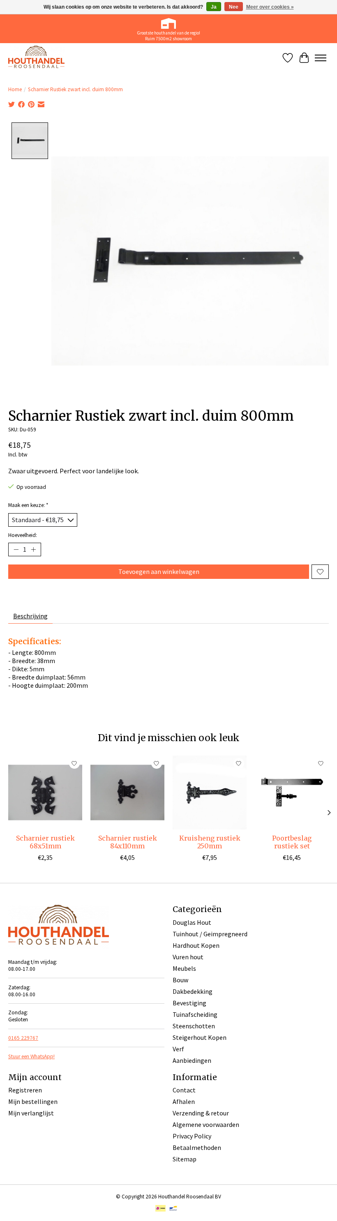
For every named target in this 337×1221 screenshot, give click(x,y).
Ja (214, 7)
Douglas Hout (192, 922)
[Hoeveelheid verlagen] (16, 549)
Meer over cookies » (270, 7)
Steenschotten (194, 1026)
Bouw (180, 980)
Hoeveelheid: (22, 535)
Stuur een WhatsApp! (31, 1056)
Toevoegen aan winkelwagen (158, 571)
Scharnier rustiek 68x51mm (45, 842)
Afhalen (184, 1101)
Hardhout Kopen (196, 945)
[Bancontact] (173, 1209)
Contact (184, 1090)
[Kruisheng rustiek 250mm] (210, 792)
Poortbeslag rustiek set (292, 842)
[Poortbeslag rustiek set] (292, 792)
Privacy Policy (192, 1136)
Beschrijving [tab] (30, 616)
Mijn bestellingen (33, 1101)
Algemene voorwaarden (206, 1124)
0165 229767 (23, 1037)
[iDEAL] (160, 1209)
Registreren (25, 1090)
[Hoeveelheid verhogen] (33, 549)
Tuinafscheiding (195, 1014)
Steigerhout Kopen (199, 1037)
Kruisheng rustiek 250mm (209, 842)
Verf (178, 1049)
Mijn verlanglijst (31, 1113)
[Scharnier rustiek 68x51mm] (45, 792)
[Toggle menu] (320, 58)
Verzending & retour (201, 1113)
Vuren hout (188, 957)
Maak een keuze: (28, 505)
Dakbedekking (192, 991)
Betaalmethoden (197, 1147)
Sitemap (184, 1159)
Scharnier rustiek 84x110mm (127, 842)
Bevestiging (189, 1003)
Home (15, 89)
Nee (233, 7)
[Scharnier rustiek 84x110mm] (127, 792)
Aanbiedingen (192, 1060)
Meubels (184, 968)
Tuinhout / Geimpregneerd (210, 934)
